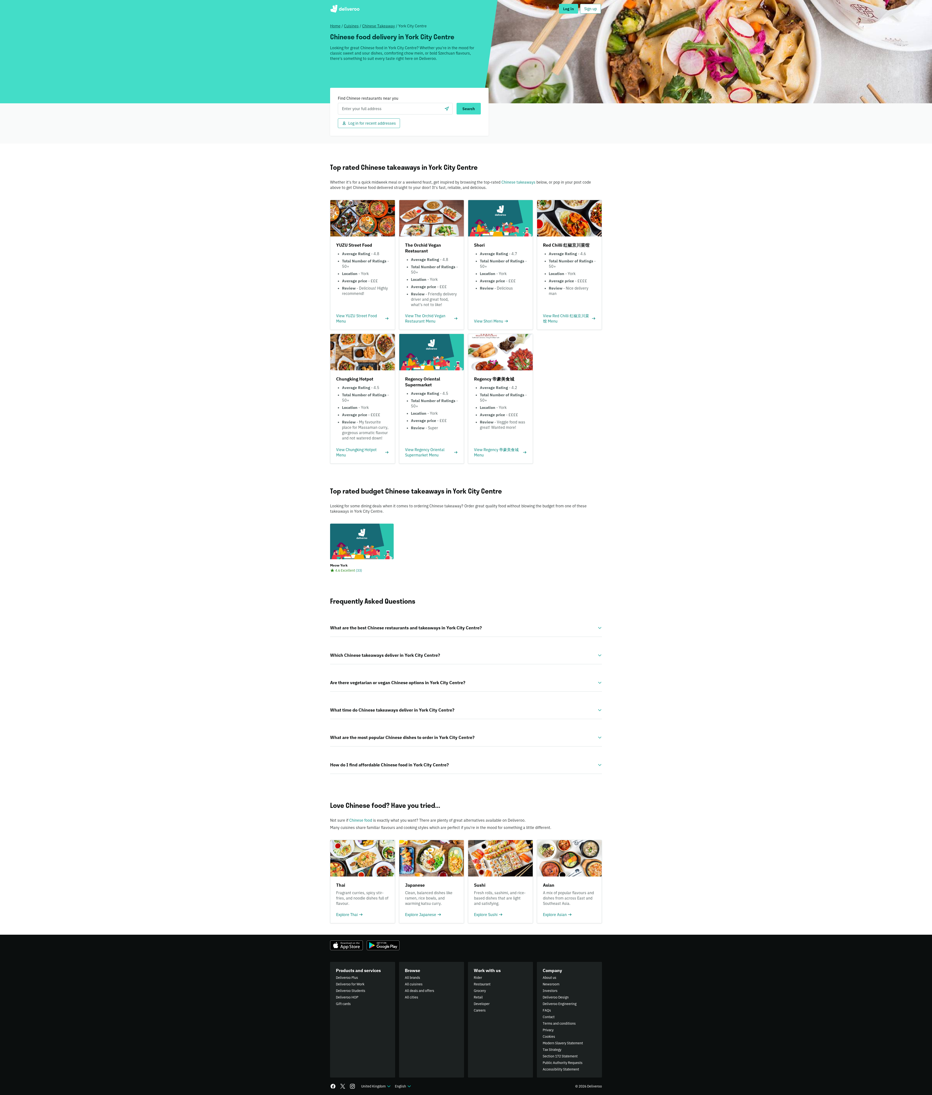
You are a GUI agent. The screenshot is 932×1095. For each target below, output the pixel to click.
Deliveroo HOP (347, 997)
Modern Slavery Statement (563, 1043)
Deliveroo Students (350, 991)
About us (549, 977)
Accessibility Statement (561, 1069)
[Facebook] (333, 1086)
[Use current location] (447, 109)
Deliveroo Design (556, 997)
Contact (549, 1017)
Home (335, 26)
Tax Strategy (552, 1049)
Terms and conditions (559, 1023)
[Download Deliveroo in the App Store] (346, 945)
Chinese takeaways (518, 182)
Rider (478, 977)
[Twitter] (343, 1086)
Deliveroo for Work (350, 984)
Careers (480, 1010)
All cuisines (414, 984)
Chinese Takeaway (378, 26)
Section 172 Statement (560, 1056)
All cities (411, 997)
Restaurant (482, 984)
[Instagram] (352, 1086)
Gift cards (343, 1004)
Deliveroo (344, 9)
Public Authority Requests (562, 1063)
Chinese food (360, 820)
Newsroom (551, 984)
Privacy (548, 1030)
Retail (478, 997)
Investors (550, 991)
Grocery (480, 991)
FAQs (547, 1010)
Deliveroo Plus (347, 977)
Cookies (549, 1036)
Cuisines (351, 26)
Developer (482, 1004)
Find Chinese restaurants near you (368, 98)
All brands (412, 977)
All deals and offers (419, 991)
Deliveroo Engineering (559, 1004)
